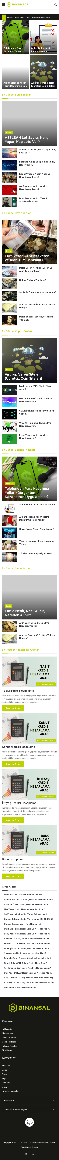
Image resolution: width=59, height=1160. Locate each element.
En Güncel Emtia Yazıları (16, 568)
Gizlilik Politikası (9, 1037)
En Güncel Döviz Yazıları (16, 213)
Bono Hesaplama (13, 859)
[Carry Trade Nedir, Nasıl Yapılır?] (9, 532)
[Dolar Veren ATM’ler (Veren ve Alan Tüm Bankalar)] (9, 271)
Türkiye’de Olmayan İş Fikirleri (35, 553)
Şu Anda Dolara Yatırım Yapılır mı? (37, 292)
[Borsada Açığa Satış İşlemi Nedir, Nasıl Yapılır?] (9, 165)
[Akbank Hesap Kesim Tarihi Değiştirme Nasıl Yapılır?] (15, 72)
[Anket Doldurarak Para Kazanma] (43, 37)
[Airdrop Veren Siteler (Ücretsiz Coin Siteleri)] (43, 72)
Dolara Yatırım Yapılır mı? (32, 280)
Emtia (4, 1087)
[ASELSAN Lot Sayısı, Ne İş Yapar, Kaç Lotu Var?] (29, 123)
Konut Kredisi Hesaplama (18, 746)
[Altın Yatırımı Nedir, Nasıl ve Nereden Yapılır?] (9, 626)
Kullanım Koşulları (9, 1046)
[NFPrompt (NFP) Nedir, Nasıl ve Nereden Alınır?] (9, 402)
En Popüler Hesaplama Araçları (21, 649)
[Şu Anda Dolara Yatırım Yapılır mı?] (9, 296)
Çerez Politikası (9, 1042)
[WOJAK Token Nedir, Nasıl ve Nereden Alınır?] (9, 426)
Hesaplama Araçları (10, 1091)
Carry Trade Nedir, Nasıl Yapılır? (36, 529)
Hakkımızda (7, 1029)
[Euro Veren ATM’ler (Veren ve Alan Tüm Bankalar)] (29, 242)
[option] (29, 54)
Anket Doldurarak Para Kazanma (37, 504)
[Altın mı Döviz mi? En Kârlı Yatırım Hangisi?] (9, 308)
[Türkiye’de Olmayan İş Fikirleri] (9, 557)
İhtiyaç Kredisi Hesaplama (19, 803)
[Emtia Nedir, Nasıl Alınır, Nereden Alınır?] (29, 597)
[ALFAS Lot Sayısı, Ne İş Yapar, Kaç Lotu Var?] (9, 153)
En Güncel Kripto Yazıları (17, 331)
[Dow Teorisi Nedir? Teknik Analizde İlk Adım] (9, 202)
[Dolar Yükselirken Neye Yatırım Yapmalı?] (9, 320)
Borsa (4, 1070)
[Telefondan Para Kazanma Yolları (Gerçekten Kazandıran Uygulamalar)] (15, 37)
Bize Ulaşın (7, 1050)
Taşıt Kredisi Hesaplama (18, 690)
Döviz (4, 1074)
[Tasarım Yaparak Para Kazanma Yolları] (9, 545)
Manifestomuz (8, 1033)
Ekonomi (6, 1083)
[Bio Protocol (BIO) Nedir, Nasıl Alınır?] (9, 390)
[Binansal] (18, 4)
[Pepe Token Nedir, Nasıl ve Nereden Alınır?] (9, 439)
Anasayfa (6, 1066)
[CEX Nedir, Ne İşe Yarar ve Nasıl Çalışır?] (9, 414)
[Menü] (3, 5)
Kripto (4, 1078)
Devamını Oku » (13, 708)
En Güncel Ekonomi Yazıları (18, 449)
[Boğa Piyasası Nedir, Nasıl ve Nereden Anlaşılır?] (9, 177)
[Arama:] (55, 5)
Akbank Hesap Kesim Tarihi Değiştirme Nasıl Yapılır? (29, 17)
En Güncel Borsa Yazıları (17, 94)
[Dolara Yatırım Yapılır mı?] (9, 284)
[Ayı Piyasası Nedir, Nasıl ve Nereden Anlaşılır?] (9, 190)
